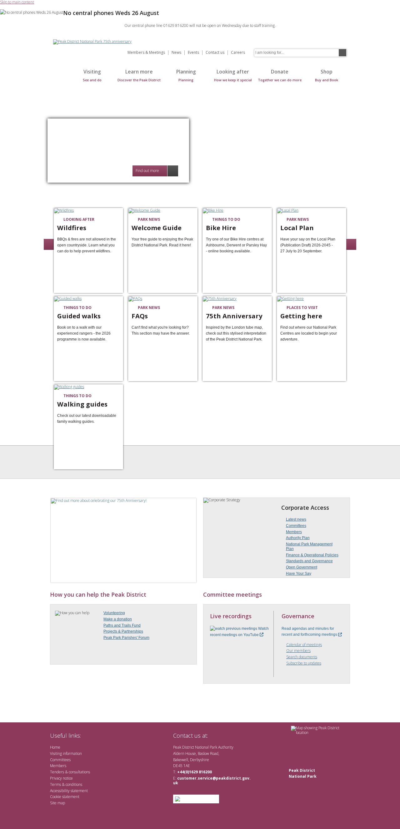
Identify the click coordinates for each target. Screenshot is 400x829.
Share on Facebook (108, 219)
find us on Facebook (225, 735)
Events (193, 52)
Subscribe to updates (303, 663)
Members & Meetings (146, 52)
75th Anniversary (234, 316)
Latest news (296, 519)
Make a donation (117, 619)
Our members (298, 651)
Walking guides (82, 404)
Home (59, 79)
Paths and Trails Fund (122, 625)
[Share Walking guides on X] (116, 395)
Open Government (301, 567)
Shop (326, 75)
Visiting (92, 75)
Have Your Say (298, 573)
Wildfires (71, 228)
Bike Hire (221, 228)
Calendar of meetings (304, 645)
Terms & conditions (66, 784)
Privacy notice (61, 778)
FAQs (140, 316)
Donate (280, 75)
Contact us (215, 52)
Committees (296, 525)
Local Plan (297, 228)
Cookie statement (64, 796)
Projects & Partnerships (123, 631)
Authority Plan (298, 538)
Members (294, 532)
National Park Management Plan (309, 546)
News (176, 52)
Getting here (301, 316)
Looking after (233, 75)
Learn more (139, 75)
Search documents (301, 657)
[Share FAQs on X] (190, 307)
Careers (238, 52)
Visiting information (66, 753)
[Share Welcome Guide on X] (190, 219)
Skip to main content (17, 2)
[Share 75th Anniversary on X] (265, 307)
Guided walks (79, 316)
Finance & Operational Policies (312, 555)
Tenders (57, 772)
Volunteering (114, 613)
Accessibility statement (69, 790)
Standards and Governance (309, 561)
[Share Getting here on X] (339, 307)
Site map (57, 803)
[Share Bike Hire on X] (265, 219)
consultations (79, 772)
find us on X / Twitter (215, 735)
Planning (186, 75)
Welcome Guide (157, 228)
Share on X (116, 307)
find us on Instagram (246, 735)
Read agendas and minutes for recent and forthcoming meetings (310, 631)
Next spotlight (351, 244)
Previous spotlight (49, 244)
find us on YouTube (235, 735)
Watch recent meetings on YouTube (239, 631)
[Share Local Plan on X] (339, 219)
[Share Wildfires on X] (116, 219)
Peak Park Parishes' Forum (126, 637)
